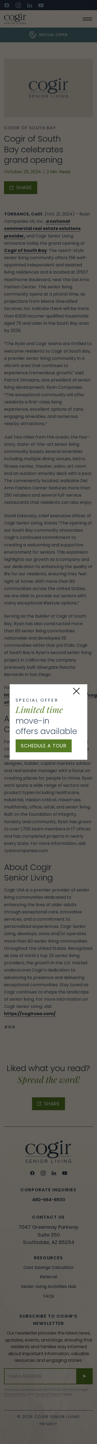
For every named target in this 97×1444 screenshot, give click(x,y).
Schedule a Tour (44, 745)
